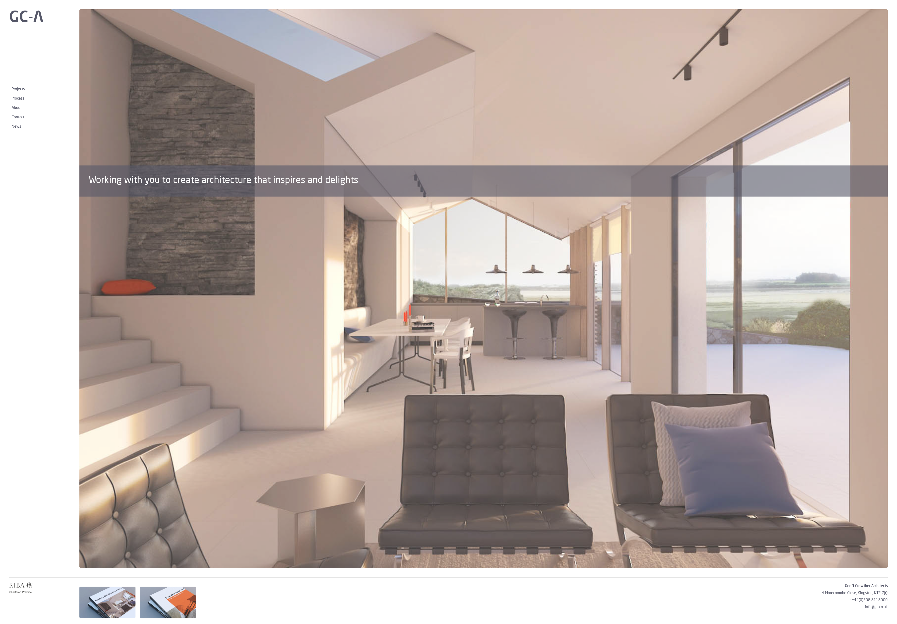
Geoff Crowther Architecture (42, 16)
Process (18, 98)
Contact (18, 117)
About (17, 107)
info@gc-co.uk (876, 606)
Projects (18, 88)
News (16, 126)
